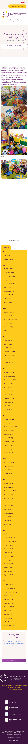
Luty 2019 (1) (7, 520)
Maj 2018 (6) (7, 560)
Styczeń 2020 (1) (8, 473)
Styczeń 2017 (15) (9, 625)
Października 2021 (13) (10, 426)
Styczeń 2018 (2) (8, 575)
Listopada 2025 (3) (9, 272)
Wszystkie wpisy (14, 240)
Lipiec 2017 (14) (8, 603)
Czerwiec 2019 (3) (9, 505)
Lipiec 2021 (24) (8, 438)
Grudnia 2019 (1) (8, 483)
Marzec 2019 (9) (8, 517)
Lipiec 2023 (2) (8, 340)
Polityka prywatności (14, 737)
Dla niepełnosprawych (18, 6)
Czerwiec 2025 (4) (9, 283)
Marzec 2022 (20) (9, 402)
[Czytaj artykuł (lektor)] (25, 31)
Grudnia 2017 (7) (8, 584)
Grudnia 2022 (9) (9, 372)
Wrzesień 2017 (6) (9, 596)
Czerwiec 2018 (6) (9, 556)
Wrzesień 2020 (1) (9, 462)
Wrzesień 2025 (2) (9, 280)
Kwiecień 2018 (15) (9, 563)
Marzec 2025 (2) (8, 295)
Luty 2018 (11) (8, 571)
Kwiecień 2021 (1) (9, 441)
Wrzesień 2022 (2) (9, 383)
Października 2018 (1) (10, 541)
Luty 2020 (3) (8, 470)
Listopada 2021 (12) (9, 423)
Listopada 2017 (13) (9, 588)
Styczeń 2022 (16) (9, 409)
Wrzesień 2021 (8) (9, 430)
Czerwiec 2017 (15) (9, 607)
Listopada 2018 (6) (9, 537)
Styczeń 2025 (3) (8, 302)
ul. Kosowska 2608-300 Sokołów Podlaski (16, 708)
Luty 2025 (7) (8, 298)
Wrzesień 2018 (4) (9, 545)
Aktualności (21, 40)
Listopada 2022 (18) (9, 376)
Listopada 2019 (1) (9, 487)
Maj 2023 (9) (7, 348)
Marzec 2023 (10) (9, 355)
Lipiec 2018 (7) (8, 552)
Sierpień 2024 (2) (9, 327)
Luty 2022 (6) (8, 406)
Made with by (13, 740)
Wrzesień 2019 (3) (9, 494)
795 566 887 (12, 702)
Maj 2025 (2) (7, 287)
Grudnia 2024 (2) (9, 312)
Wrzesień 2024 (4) (9, 323)
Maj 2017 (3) (7, 610)
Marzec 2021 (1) (8, 445)
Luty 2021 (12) (8, 449)
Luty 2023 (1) (7, 359)
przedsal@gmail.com (15, 714)
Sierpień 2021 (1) (8, 434)
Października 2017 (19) (10, 592)
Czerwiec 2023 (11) (9, 344)
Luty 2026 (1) (7, 255)
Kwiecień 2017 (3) (9, 614)
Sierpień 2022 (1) (8, 387)
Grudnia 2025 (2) (9, 269)
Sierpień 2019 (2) (8, 498)
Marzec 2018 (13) (8, 567)
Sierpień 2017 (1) (8, 599)
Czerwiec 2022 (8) (9, 394)
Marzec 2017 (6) (8, 618)
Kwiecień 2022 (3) (9, 398)
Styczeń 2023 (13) (9, 362)
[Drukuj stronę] (25, 37)
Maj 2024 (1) (7, 330)
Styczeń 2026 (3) (8, 259)
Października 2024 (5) (10, 319)
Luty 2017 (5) (7, 622)
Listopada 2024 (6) (9, 316)
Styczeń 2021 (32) (9, 452)
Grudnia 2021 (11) (9, 419)
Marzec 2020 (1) (8, 466)
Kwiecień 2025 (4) (9, 291)
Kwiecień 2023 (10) (9, 351)
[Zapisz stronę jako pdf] (25, 43)
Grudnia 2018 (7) (8, 534)
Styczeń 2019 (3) (8, 524)
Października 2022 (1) (10, 380)
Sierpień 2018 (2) (8, 549)
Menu (14, 21)
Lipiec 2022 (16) (8, 391)
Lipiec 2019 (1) (8, 502)
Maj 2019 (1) (7, 509)
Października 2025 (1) (10, 276)
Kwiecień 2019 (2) (9, 513)
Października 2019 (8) (10, 491)
